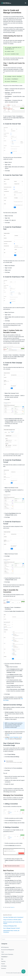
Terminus (9, 972)
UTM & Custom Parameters (7, 954)
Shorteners (3, 968)
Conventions (4, 956)
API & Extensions (5, 947)
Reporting (3, 961)
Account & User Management (7, 949)
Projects (3, 963)
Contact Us (12, 907)
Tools (2, 952)
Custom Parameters (14, 737)
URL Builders (4, 966)
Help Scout (20, 972)
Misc (2, 959)
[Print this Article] (24, 10)
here (8, 735)
